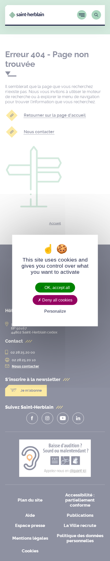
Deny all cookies (56, 300)
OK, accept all (56, 287)
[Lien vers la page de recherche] (96, 15)
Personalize (55, 311)
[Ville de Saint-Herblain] (26, 16)
